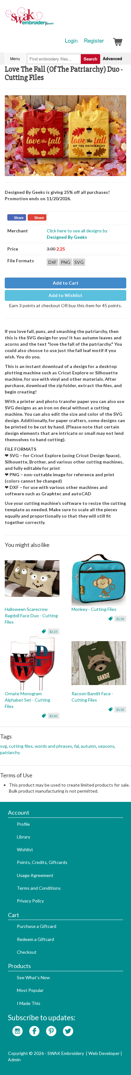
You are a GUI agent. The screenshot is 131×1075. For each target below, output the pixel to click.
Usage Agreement (35, 875)
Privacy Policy (30, 900)
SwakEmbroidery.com (52, 19)
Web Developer (104, 1053)
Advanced (112, 58)
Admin (14, 1059)
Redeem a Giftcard (35, 939)
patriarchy (10, 752)
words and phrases (53, 746)
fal (76, 746)
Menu (15, 58)
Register (94, 40)
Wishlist (25, 849)
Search (90, 59)
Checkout (27, 952)
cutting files (21, 746)
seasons (106, 746)
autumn (88, 746)
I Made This (28, 1003)
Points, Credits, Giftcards (42, 862)
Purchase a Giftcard (36, 926)
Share (19, 218)
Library (23, 836)
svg (3, 746)
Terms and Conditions (39, 888)
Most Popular (30, 990)
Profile (23, 824)
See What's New (33, 977)
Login (71, 40)
